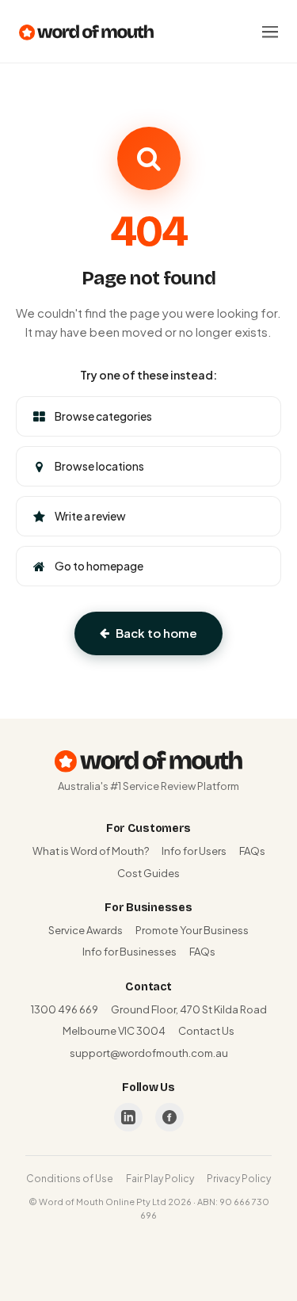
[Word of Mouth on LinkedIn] (128, 1117)
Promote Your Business (192, 930)
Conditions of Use (69, 1179)
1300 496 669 (64, 1009)
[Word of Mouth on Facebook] (169, 1117)
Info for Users (194, 851)
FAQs (252, 851)
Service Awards (85, 930)
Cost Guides (148, 873)
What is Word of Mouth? (90, 851)
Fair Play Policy (160, 1179)
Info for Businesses (129, 951)
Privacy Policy (239, 1179)
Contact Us (206, 1030)
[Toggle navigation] (270, 32)
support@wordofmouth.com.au (149, 1053)
